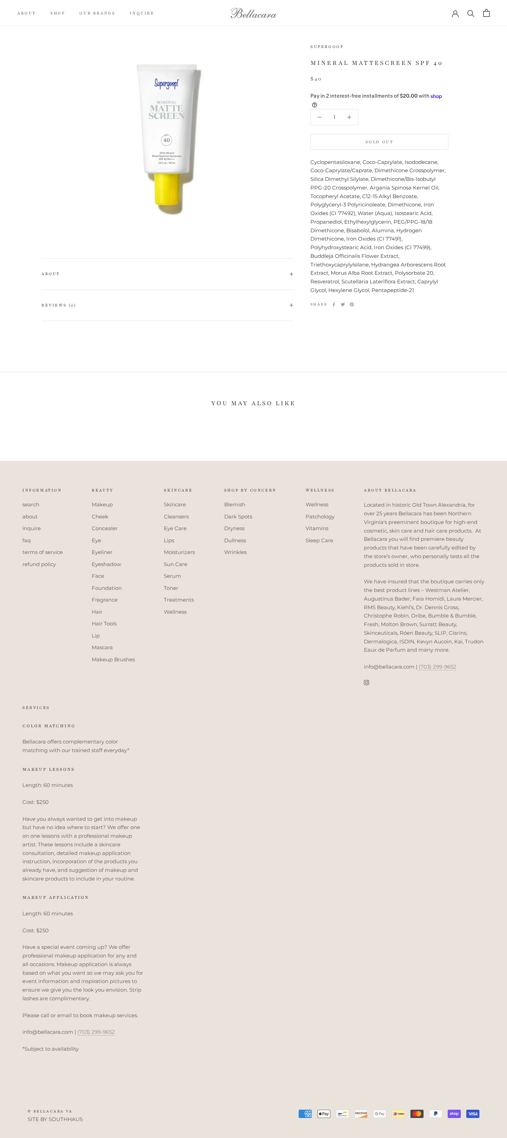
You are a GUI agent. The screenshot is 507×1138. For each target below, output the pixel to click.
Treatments (179, 599)
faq (26, 540)
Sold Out (380, 142)
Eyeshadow (106, 564)
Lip (96, 635)
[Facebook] (334, 304)
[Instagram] (366, 682)
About (50, 273)
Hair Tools (104, 623)
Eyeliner (102, 552)
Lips (169, 540)
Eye (96, 540)
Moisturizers (179, 552)
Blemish (234, 504)
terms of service (42, 552)
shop (57, 13)
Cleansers (176, 516)
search (30, 504)
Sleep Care (319, 540)
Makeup (102, 504)
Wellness (175, 612)
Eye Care (175, 528)
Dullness (235, 540)
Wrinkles (235, 552)
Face (98, 576)
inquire (142, 13)
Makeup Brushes (113, 659)
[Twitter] (343, 304)
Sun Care (175, 564)
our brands (97, 13)
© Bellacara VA (50, 1111)
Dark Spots (238, 516)
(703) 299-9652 (437, 666)
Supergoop (327, 46)
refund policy (39, 564)
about (26, 13)
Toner (171, 588)
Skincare (175, 504)
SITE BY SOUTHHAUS (55, 1119)
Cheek (100, 516)
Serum (172, 576)
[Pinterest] (352, 304)
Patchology (320, 516)
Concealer (105, 528)
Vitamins (317, 528)
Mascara (102, 647)
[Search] (471, 13)
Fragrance (105, 599)
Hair (97, 612)
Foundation (107, 588)
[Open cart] (486, 13)
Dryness (234, 528)
